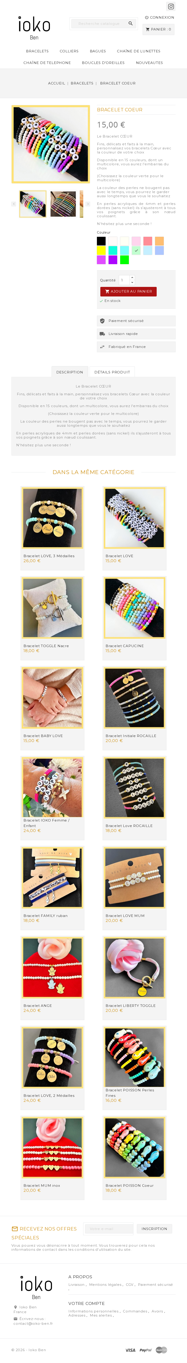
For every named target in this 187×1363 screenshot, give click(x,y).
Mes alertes (101, 1315)
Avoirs (158, 1311)
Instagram (170, 6)
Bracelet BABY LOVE (43, 736)
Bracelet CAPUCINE (125, 646)
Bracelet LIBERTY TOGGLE (131, 1005)
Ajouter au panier (128, 291)
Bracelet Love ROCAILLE (129, 826)
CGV (130, 1284)
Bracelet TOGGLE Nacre (46, 646)
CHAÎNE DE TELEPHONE (47, 63)
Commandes (135, 1311)
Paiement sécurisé (155, 1284)
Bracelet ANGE (37, 1005)
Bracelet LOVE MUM (125, 916)
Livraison (77, 1284)
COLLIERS (69, 51)
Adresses (77, 1315)
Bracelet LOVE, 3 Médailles (49, 556)
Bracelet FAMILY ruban (45, 916)
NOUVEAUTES (149, 63)
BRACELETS (37, 51)
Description (69, 372)
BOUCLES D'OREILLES (103, 63)
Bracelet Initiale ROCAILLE (131, 736)
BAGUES (98, 51)
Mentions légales (106, 1284)
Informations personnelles (94, 1311)
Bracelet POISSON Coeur (130, 1185)
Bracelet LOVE (119, 556)
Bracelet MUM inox (41, 1185)
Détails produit (112, 372)
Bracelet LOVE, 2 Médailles (49, 1095)
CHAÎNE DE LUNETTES (138, 51)
